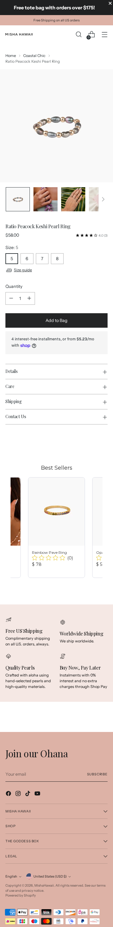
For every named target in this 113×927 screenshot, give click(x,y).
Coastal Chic (34, 55)
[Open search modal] (78, 34)
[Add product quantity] (29, 298)
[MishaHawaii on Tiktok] (28, 794)
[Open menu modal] (104, 34)
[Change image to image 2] (45, 199)
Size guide (23, 270)
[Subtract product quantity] (11, 298)
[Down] (103, 199)
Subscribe (97, 774)
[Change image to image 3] (73, 199)
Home (10, 55)
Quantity (13, 286)
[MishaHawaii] (19, 34)
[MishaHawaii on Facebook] (9, 794)
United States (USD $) (50, 876)
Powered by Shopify (20, 895)
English (11, 876)
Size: (11, 247)
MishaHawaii (44, 885)
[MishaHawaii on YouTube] (38, 794)
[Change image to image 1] (18, 199)
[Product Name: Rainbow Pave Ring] (56, 527)
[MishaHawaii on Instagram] (18, 794)
